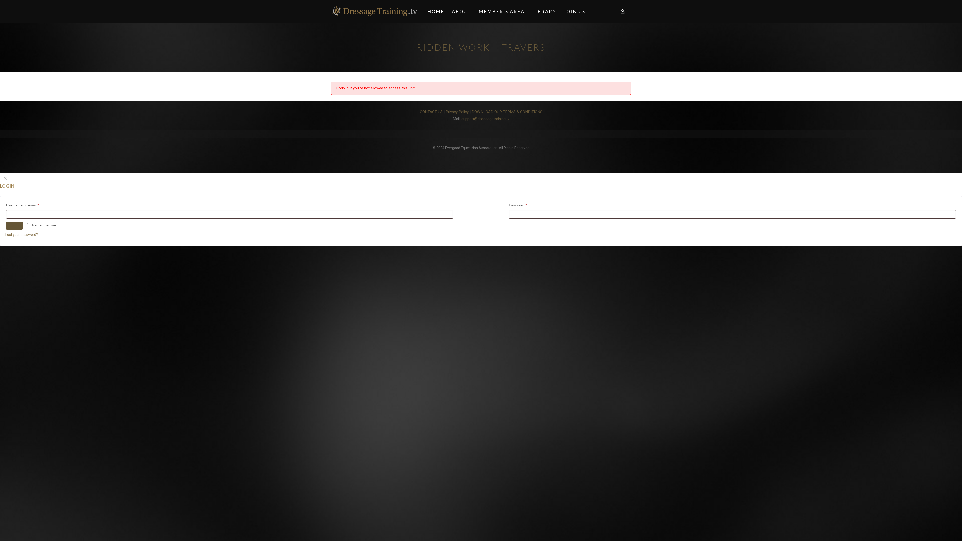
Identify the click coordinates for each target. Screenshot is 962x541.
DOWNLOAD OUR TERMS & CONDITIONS (507, 112)
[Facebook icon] (481, 155)
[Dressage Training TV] (375, 11)
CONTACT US (431, 112)
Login (14, 226)
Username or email (22, 205)
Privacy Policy (457, 112)
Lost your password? (21, 235)
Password (518, 205)
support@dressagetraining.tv (485, 119)
